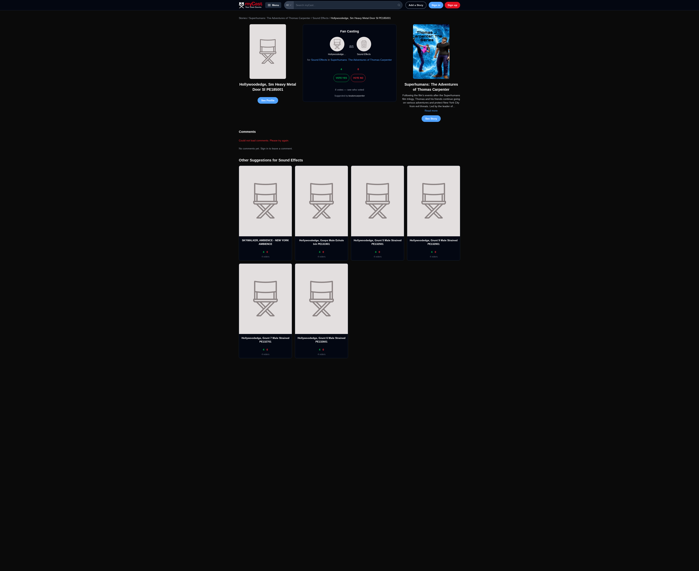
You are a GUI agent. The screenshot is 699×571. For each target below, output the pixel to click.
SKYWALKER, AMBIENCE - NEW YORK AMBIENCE (265, 242)
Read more (431, 110)
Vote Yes (341, 78)
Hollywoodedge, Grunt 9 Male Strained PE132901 (434, 242)
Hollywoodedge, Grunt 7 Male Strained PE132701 (265, 340)
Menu (275, 5)
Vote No (358, 78)
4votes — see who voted (349, 89)
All (287, 5)
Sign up (452, 5)
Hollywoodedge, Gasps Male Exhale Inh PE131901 (321, 242)
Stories (243, 18)
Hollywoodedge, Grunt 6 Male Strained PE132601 (321, 340)
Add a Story (416, 5)
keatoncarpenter (357, 96)
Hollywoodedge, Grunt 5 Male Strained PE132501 (378, 242)
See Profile (268, 100)
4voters (265, 256)
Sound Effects (321, 18)
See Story (431, 118)
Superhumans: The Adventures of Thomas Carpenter (279, 18)
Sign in (436, 5)
